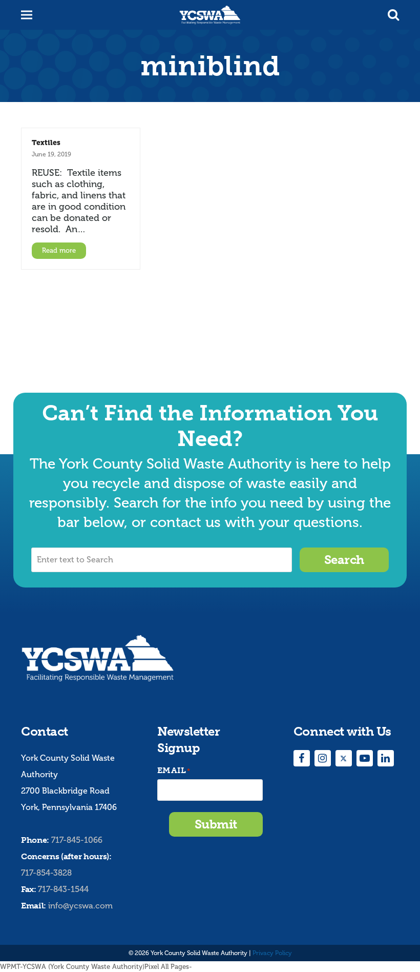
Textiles (46, 142)
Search (344, 559)
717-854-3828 (46, 873)
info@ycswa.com (80, 905)
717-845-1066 (76, 840)
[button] (393, 15)
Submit (216, 824)
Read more (59, 250)
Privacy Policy (272, 953)
